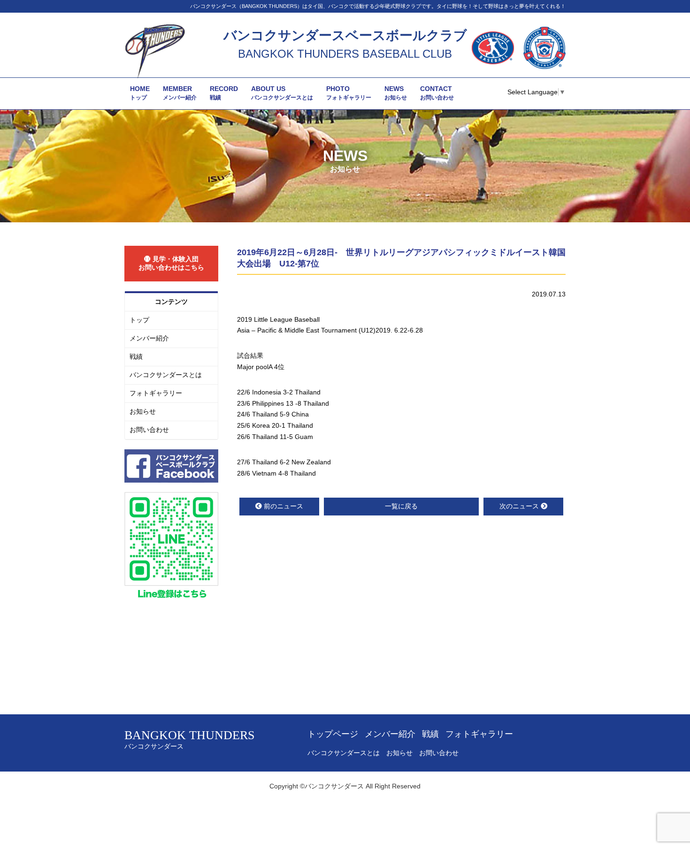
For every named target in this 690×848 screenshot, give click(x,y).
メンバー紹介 (149, 338)
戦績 (136, 356)
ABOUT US (282, 93)
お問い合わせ (149, 429)
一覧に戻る (401, 506)
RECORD (224, 93)
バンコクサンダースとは (166, 375)
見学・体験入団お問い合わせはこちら (171, 263)
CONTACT (437, 93)
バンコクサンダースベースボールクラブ (345, 35)
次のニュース (519, 506)
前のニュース (283, 506)
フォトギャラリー (156, 393)
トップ (139, 320)
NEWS (395, 93)
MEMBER (180, 93)
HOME (140, 93)
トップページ (332, 734)
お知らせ (143, 411)
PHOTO (348, 93)
